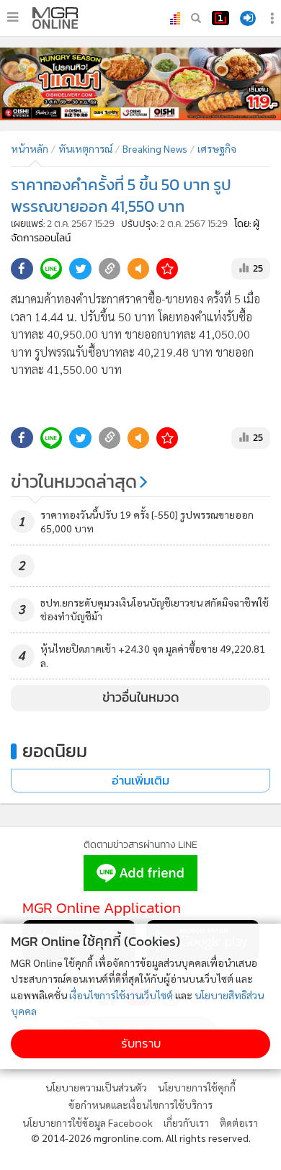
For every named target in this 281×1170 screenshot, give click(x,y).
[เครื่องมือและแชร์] (274, 18)
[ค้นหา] (196, 18)
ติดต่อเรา (239, 1122)
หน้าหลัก (29, 148)
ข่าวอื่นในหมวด (140, 697)
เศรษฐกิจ (216, 148)
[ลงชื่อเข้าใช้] (248, 18)
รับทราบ (141, 1044)
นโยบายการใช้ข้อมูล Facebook (87, 1122)
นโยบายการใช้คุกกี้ (197, 1087)
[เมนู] (12, 17)
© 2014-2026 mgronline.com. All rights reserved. (141, 1137)
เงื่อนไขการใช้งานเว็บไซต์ (121, 994)
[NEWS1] (220, 18)
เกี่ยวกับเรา (186, 1122)
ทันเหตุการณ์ (85, 148)
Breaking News (154, 148)
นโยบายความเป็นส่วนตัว (96, 1087)
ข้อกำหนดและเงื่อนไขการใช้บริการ (140, 1104)
